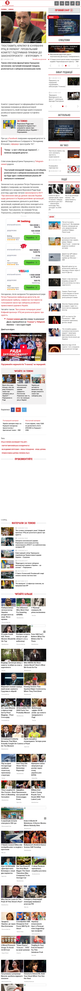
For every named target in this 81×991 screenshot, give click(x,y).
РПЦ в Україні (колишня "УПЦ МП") (14, 442)
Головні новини (13, 319)
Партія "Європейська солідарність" (16, 446)
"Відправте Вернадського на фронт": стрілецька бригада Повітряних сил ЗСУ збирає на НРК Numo (56, 100)
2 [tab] (62, 65)
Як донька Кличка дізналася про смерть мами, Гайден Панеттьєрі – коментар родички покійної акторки (70, 243)
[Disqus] (23, 491)
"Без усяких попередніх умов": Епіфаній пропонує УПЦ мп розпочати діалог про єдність (30, 533)
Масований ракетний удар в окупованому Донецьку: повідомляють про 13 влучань (65, 56)
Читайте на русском (39, 58)
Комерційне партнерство (53, 167)
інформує (15, 144)
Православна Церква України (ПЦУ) (16, 453)
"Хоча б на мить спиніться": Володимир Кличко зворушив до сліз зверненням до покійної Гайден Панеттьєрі (70, 227)
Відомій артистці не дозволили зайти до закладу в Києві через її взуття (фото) (71, 269)
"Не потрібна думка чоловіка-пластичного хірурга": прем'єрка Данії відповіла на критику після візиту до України (71, 334)
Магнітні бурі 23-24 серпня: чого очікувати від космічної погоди (70, 347)
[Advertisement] (24, 254)
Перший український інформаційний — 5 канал (7, 3)
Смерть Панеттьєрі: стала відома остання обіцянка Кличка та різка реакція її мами (70, 294)
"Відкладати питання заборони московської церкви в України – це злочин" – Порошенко (28, 565)
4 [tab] (69, 65)
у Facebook (13, 138)
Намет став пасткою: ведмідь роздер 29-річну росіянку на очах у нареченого (71, 282)
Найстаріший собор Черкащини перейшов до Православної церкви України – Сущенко (28, 555)
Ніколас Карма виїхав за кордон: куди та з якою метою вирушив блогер (70, 307)
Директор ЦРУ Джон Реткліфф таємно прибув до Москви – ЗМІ (69, 257)
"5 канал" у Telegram (36, 322)
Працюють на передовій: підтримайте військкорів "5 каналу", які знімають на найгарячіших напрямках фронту (57, 86)
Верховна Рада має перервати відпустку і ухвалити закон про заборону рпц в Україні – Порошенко (27, 128)
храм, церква (40, 449)
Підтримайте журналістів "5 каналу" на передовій (23, 364)
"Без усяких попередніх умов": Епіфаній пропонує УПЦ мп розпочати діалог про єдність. (22, 312)
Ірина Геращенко (27, 449)
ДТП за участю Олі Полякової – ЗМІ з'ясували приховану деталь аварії (70, 319)
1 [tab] (59, 65)
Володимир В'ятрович (11, 449)
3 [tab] (66, 65)
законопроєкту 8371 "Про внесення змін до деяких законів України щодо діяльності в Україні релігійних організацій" (22, 196)
